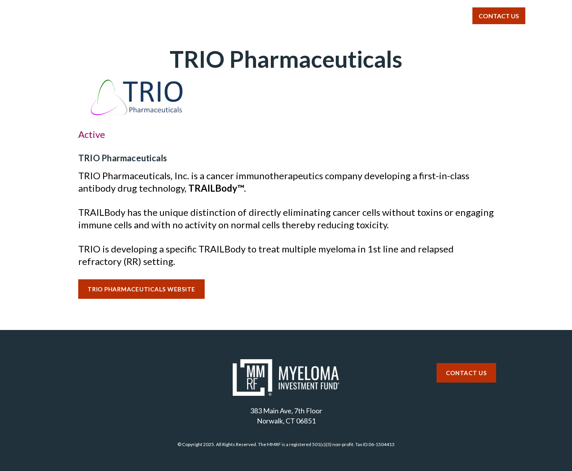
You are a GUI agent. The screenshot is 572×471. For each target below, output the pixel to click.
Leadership (394, 15)
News (444, 15)
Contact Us (499, 15)
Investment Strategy (272, 15)
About (207, 15)
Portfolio (339, 15)
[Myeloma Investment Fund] (75, 19)
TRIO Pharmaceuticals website (141, 289)
